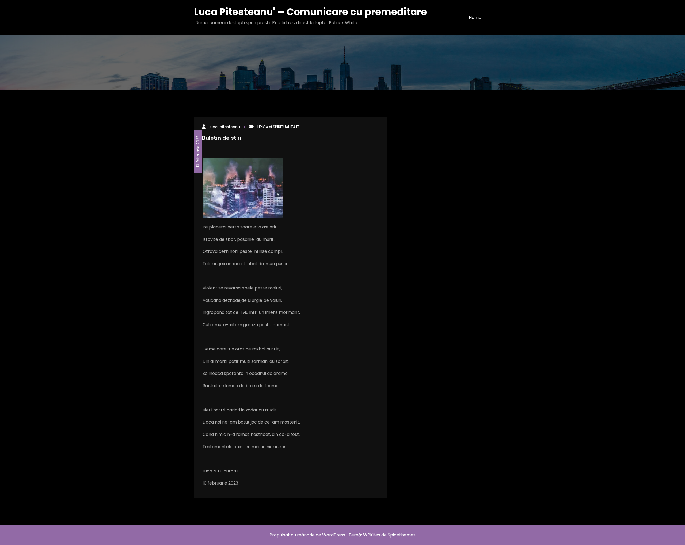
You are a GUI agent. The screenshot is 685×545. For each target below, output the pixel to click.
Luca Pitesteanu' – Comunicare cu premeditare (310, 12)
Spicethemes (402, 535)
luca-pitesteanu (225, 126)
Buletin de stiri (221, 138)
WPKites (372, 535)
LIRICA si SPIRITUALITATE (278, 126)
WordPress (333, 535)
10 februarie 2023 (198, 151)
